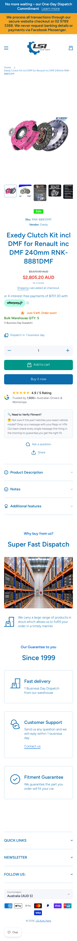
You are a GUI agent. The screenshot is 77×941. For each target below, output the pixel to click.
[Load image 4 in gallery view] (54, 191)
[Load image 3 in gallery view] (40, 193)
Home (7, 67)
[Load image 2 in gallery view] (25, 191)
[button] (71, 48)
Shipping (23, 288)
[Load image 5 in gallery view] (69, 192)
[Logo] (38, 48)
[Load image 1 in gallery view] (10, 191)
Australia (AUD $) (20, 896)
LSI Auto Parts (43, 920)
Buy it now (38, 379)
